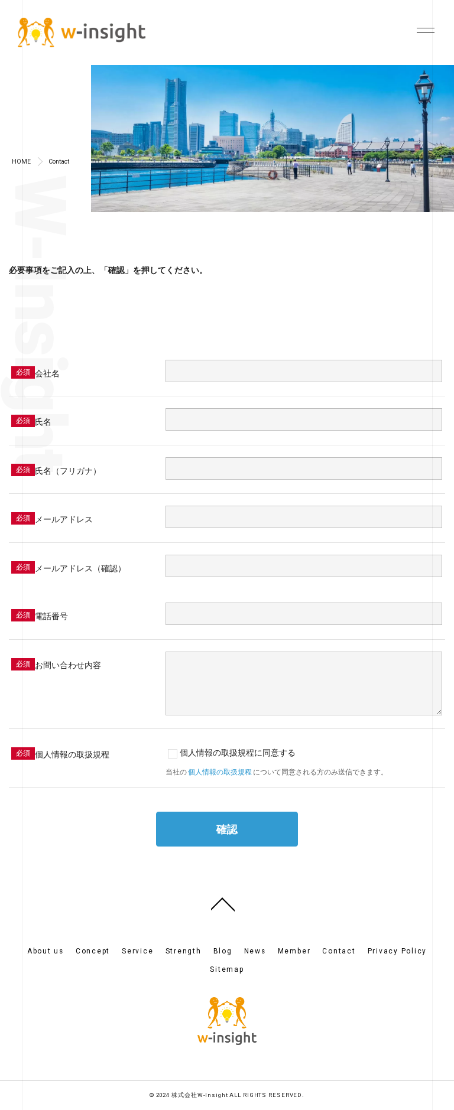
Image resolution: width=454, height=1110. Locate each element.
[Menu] (422, 28)
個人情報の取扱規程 (220, 772)
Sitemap (227, 969)
